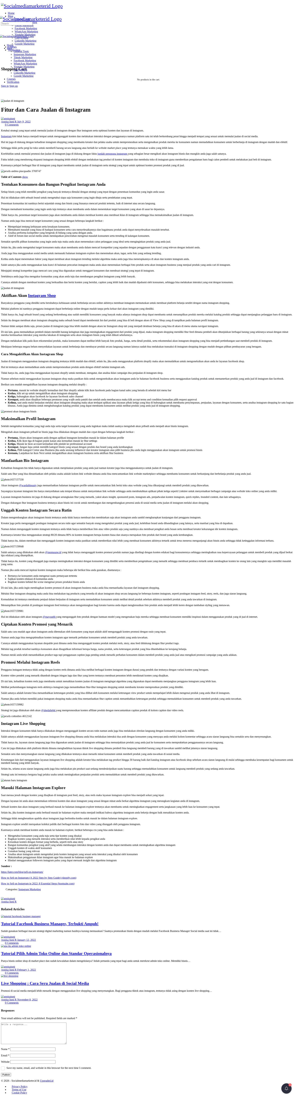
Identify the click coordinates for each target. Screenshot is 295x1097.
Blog (9, 48)
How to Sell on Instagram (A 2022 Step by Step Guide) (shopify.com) (38, 877)
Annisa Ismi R (9, 121)
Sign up (13, 85)
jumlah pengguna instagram (112, 153)
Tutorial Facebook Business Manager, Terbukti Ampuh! (50, 924)
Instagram (6, 136)
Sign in (5, 85)
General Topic (21, 51)
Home (10, 45)
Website (5, 1061)
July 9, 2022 (24, 121)
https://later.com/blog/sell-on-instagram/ (22, 871)
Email (5, 1055)
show (25, 176)
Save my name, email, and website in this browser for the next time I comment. (48, 1067)
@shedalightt (48, 710)
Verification (13, 82)
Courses (11, 78)
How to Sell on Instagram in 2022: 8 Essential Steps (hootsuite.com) (37, 883)
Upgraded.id (46, 1080)
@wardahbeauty (28, 485)
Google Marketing (23, 75)
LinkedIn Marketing (24, 72)
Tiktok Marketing (23, 57)
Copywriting (20, 69)
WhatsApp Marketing (25, 63)
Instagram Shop (42, 295)
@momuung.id (53, 552)
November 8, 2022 (27, 999)
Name (5, 1049)
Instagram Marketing (25, 54)
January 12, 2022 (26, 939)
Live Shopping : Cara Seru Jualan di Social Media (45, 983)
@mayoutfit (49, 616)
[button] (286, 1088)
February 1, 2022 (26, 969)
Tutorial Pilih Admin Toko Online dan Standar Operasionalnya (56, 953)
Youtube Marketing (24, 66)
